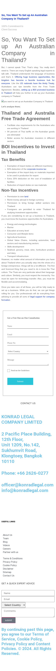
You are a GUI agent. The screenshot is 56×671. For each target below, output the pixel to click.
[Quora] (5, 509)
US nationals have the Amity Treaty (37, 83)
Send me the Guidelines (20, 370)
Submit (20, 381)
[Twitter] (36, 501)
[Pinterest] (44, 501)
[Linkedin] (5, 501)
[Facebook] (13, 501)
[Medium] (20, 501)
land (26, 196)
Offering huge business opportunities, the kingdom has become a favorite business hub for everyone (28, 80)
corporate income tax (36, 169)
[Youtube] (28, 501)
